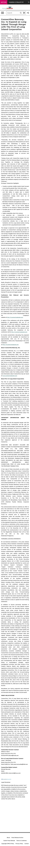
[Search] (20, 12)
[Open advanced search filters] (24, 12)
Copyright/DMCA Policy (7, 843)
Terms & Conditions (21, 840)
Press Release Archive (17, 837)
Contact (26, 843)
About (8, 837)
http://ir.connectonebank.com (15, 317)
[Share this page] (28, 12)
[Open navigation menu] (2, 12)
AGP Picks (3, 2)
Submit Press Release (9, 840)
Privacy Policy (19, 843)
